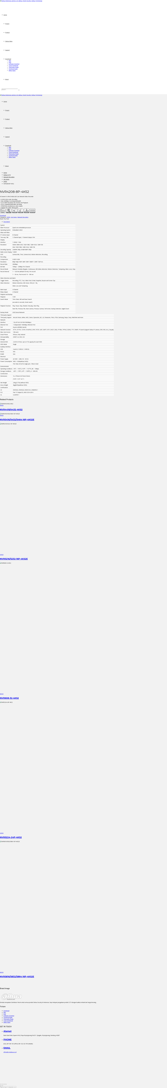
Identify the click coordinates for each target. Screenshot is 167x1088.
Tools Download (8, 1021)
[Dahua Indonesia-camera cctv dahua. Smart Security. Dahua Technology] (21, 1)
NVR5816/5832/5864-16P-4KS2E (17, 976)
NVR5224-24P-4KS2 (11, 837)
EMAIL (6, 1048)
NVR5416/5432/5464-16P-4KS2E (17, 419)
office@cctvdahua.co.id (9, 1052)
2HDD (5, 181)
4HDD (1, 405)
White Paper (6, 1022)
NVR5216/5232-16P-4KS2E (14, 559)
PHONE (7, 1039)
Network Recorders (8, 177)
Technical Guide (7, 1017)
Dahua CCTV (7, 175)
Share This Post (4, 219)
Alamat (7, 1031)
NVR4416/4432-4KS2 (11, 409)
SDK (4, 1014)
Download (3, 215)
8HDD (1, 694)
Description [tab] (6, 222)
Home (5, 173)
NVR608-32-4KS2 (9, 698)
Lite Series (6, 179)
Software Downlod (8, 1016)
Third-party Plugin (8, 1019)
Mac (4, 1012)
